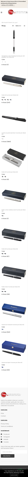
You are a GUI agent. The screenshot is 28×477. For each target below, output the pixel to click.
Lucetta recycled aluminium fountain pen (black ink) (14, 133)
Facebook (6, 434)
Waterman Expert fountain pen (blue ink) (12, 362)
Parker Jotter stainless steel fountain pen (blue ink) (14, 210)
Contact (3, 416)
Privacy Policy (5, 424)
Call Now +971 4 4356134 (7, 5)
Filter (4, 26)
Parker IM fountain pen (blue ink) (10, 172)
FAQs (2, 413)
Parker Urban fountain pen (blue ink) (11, 286)
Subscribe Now (7, 456)
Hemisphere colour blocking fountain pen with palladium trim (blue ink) (13, 56)
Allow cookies (14, 475)
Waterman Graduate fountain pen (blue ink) (13, 324)
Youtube (6, 442)
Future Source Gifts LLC (18, 469)
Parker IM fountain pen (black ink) (10, 95)
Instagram (6, 437)
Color (3, 59)
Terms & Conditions (7, 426)
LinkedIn (5, 439)
